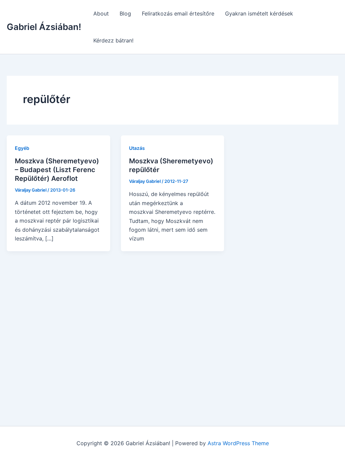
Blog (125, 13)
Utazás (137, 148)
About (101, 13)
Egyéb (22, 148)
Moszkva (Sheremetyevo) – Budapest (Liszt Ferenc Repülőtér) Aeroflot (57, 170)
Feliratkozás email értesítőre (178, 13)
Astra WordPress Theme (238, 443)
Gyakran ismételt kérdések (259, 13)
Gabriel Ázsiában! (44, 27)
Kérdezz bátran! (113, 40)
